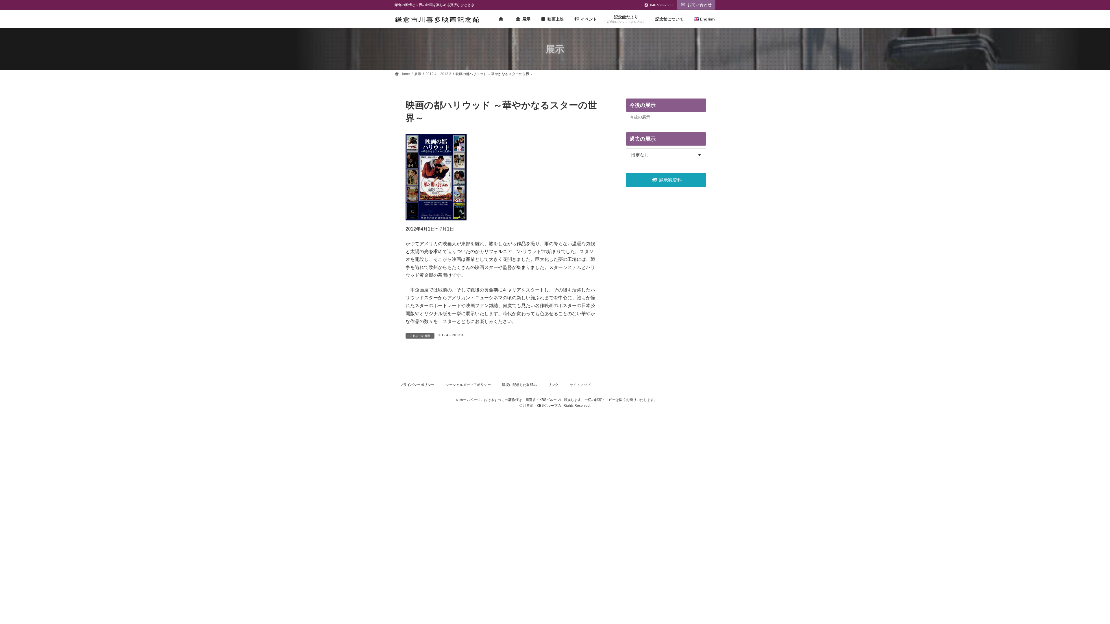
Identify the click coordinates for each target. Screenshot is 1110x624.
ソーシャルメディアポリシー (468, 385)
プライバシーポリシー (417, 385)
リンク (553, 385)
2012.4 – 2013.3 (450, 335)
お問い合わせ (699, 4)
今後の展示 (640, 117)
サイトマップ (580, 385)
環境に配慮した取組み (519, 385)
